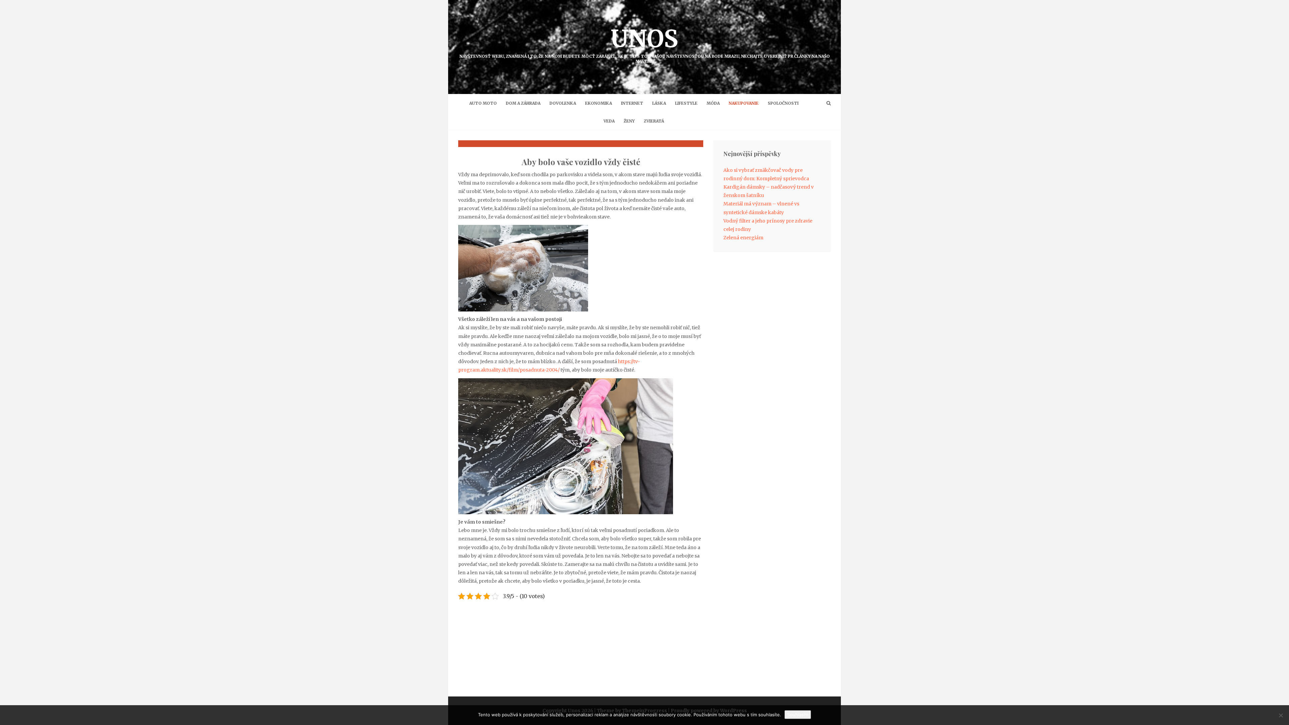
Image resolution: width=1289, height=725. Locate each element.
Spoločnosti (783, 103)
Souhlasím (797, 714)
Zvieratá (654, 121)
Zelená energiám (743, 238)
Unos (645, 44)
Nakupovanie (744, 103)
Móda (713, 103)
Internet (632, 103)
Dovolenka (563, 103)
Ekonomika (598, 103)
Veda (609, 121)
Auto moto (483, 103)
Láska (659, 103)
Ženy (629, 121)
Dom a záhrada (523, 103)
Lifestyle (686, 103)
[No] (1280, 715)
